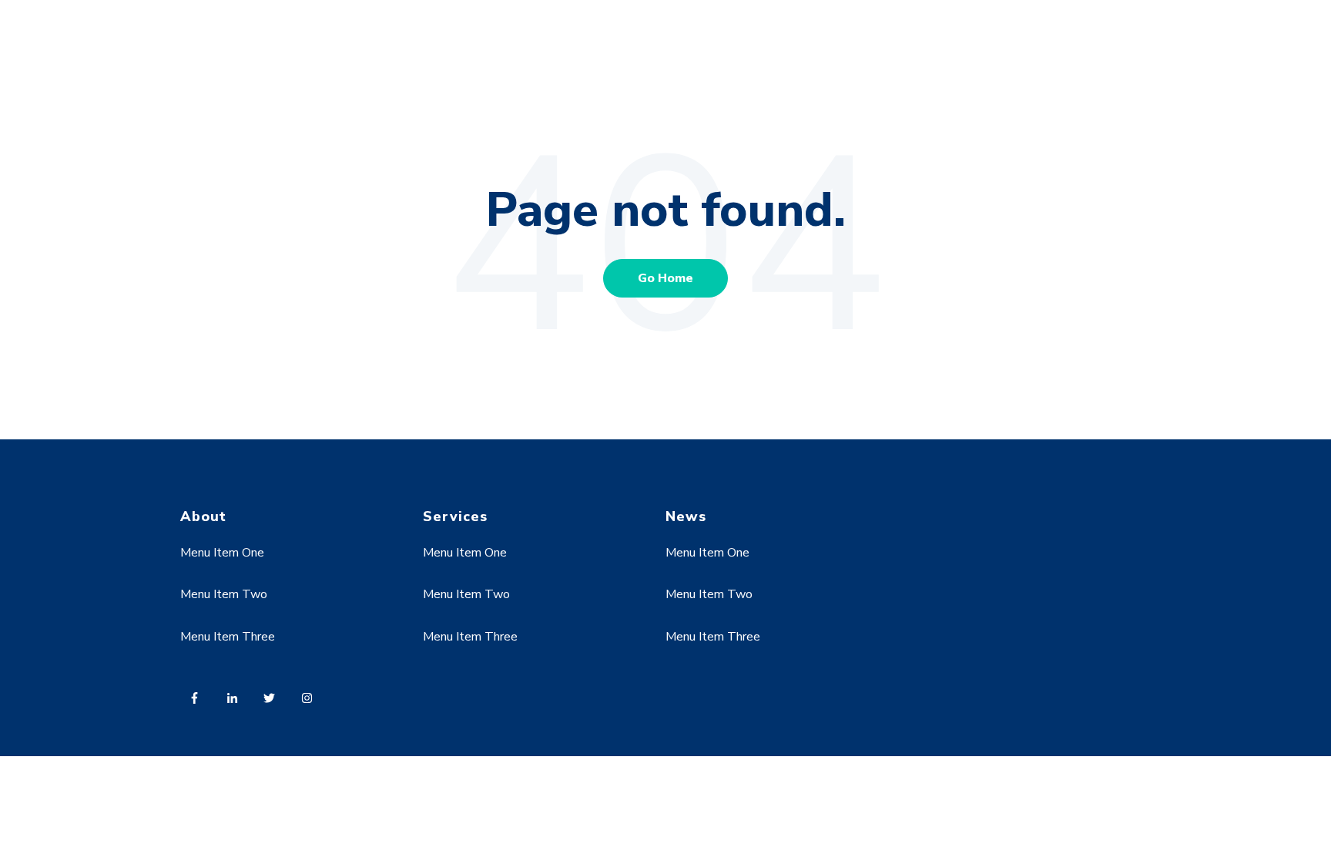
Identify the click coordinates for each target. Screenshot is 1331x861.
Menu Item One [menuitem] (222, 552)
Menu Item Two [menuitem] (223, 594)
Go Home (665, 278)
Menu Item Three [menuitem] (227, 636)
